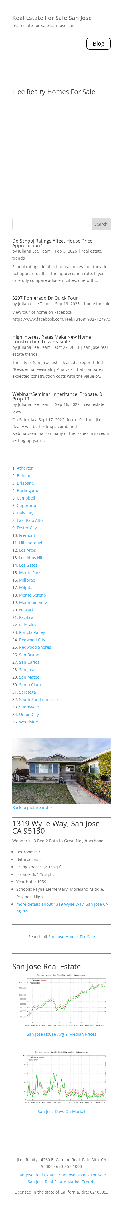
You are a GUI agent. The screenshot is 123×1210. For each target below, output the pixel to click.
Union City (29, 714)
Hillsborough (31, 542)
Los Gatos (28, 565)
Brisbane (25, 483)
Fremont (27, 535)
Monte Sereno (32, 595)
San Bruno (29, 654)
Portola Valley (32, 632)
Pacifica (26, 617)
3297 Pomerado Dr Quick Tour (45, 298)
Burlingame (28, 490)
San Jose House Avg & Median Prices (61, 1034)
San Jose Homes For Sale (71, 936)
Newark (26, 610)
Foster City (27, 528)
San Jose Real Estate (46, 966)
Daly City (25, 513)
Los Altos (27, 550)
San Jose (27, 669)
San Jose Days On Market (62, 1111)
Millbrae (27, 580)
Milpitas (27, 587)
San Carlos (29, 662)
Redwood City (32, 639)
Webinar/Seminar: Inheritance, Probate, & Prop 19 (57, 396)
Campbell (26, 498)
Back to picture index (32, 807)
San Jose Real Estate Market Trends (61, 1181)
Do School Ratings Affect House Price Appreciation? (52, 243)
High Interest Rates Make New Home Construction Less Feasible (51, 339)
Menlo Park (30, 572)
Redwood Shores (35, 647)
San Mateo (29, 677)
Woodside (28, 722)
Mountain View (33, 602)
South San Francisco (38, 699)
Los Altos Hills (32, 557)
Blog (98, 43)
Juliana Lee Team (34, 251)
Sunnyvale (29, 707)
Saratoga (27, 692)
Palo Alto (27, 625)
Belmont (25, 475)
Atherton (25, 468)
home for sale (97, 303)
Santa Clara (30, 684)
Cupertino (26, 505)
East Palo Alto (30, 520)
